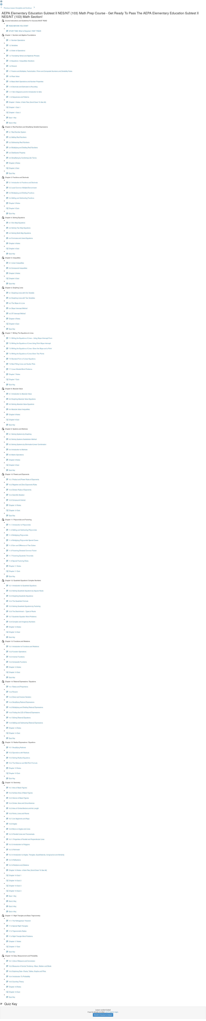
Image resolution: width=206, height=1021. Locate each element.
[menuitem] (1, 5)
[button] (1, 2)
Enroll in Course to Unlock (103, 1015)
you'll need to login (111, 1012)
